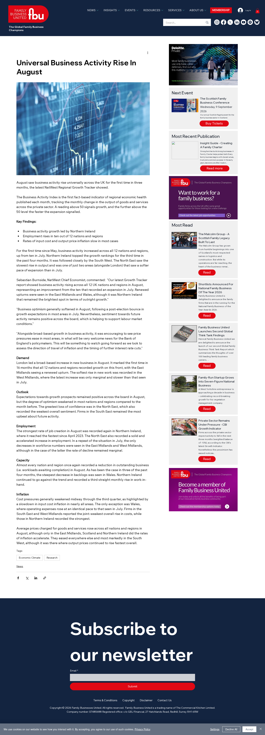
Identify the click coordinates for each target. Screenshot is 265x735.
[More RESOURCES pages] (162, 10)
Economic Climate (29, 557)
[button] (214, 168)
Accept (249, 729)
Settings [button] (214, 729)
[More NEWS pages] (97, 10)
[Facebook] (223, 22)
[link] (257, 10)
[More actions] (147, 53)
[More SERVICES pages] (183, 10)
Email (74, 670)
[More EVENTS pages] (137, 10)
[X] (230, 22)
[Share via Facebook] (18, 578)
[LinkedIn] (237, 22)
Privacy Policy (142, 729)
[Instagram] (217, 22)
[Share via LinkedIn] (35, 578)
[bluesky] (257, 22)
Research (52, 557)
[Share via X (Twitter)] (27, 578)
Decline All (231, 729)
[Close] (261, 729)
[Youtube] (243, 22)
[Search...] (207, 22)
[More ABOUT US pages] (205, 10)
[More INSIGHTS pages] (119, 10)
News (19, 566)
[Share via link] (44, 578)
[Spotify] (250, 22)
